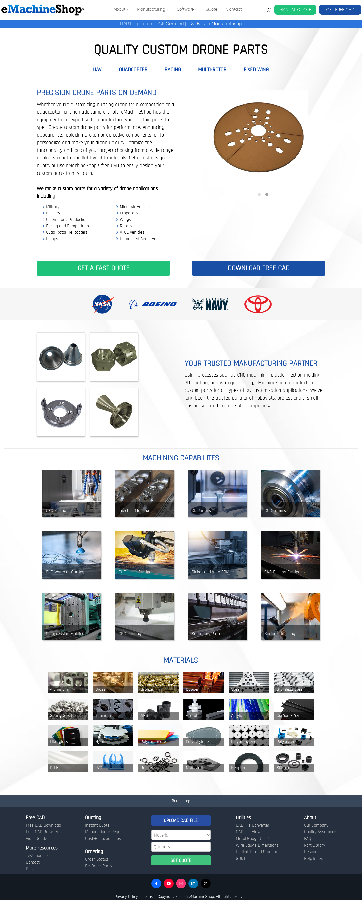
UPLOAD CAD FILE (181, 820)
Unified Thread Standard (258, 852)
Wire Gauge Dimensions (257, 845)
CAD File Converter (252, 825)
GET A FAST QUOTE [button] (104, 268)
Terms (148, 896)
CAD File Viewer (250, 832)
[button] (156, 883)
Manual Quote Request (105, 832)
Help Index (313, 858)
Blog (30, 869)
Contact (234, 9)
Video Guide (36, 838)
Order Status (96, 859)
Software (185, 9)
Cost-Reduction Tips (103, 838)
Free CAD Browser (42, 832)
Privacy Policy (126, 896)
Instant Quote (97, 825)
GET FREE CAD (340, 9)
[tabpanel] (258, 140)
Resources (313, 852)
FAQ (307, 838)
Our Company (316, 825)
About (119, 9)
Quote (211, 9)
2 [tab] (266, 194)
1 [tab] (259, 194)
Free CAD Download (43, 825)
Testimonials (37, 855)
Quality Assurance (320, 832)
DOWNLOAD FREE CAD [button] (259, 268)
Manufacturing (151, 9)
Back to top (181, 801)
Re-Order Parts (98, 866)
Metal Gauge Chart (253, 838)
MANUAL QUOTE (295, 9)
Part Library (314, 845)
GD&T (241, 858)
